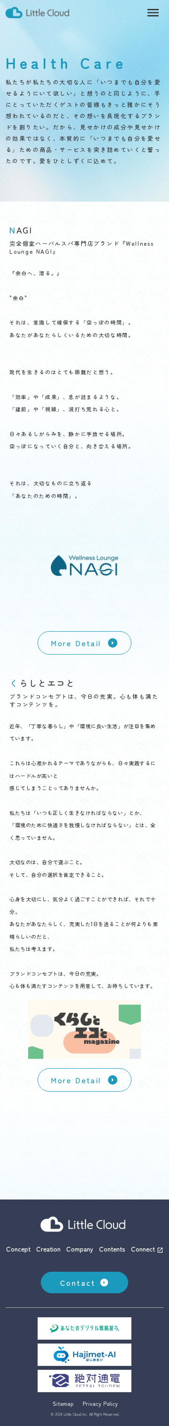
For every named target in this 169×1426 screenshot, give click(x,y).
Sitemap (63, 1403)
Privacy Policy (100, 1403)
